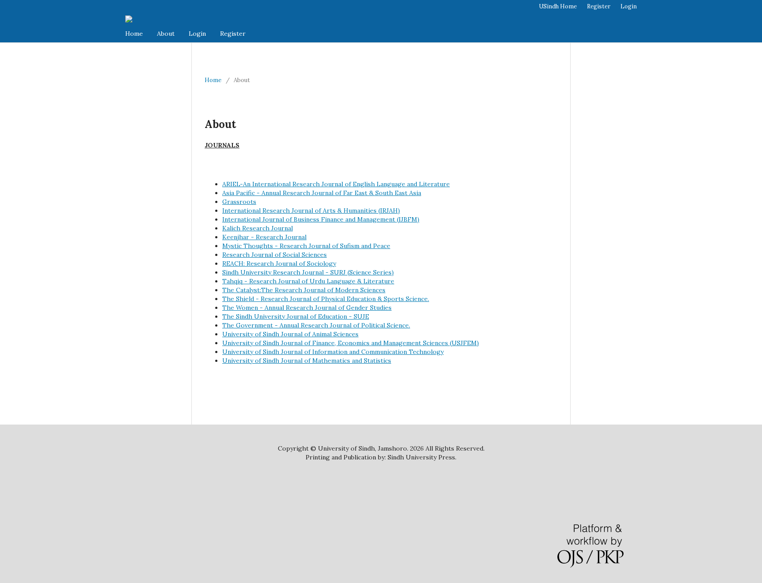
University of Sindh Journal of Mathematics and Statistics (306, 361)
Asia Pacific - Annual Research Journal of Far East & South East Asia (321, 193)
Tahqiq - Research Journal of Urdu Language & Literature (308, 281)
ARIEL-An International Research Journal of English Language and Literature (336, 184)
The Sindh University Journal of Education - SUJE (295, 316)
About (166, 34)
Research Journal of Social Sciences (274, 255)
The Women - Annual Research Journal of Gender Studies (307, 308)
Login (197, 34)
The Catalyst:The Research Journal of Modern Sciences (303, 290)
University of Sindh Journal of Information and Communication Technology (333, 352)
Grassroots (239, 202)
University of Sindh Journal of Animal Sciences (290, 334)
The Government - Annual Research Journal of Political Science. (316, 325)
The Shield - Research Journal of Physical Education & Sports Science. (325, 299)
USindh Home (558, 6)
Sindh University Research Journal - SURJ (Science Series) (308, 272)
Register (233, 34)
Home (134, 34)
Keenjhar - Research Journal (264, 237)
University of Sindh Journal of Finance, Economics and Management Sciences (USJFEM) (350, 343)
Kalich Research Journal (257, 228)
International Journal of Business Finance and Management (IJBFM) (320, 219)
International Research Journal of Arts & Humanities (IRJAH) (311, 210)
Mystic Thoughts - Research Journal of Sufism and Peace (306, 246)
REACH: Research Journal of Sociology (279, 263)
